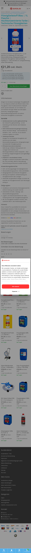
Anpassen (14, 291)
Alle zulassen (15, 286)
